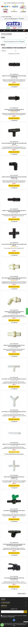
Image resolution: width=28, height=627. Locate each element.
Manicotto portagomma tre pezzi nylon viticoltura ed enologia (14, 346)
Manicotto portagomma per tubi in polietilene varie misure (14, 76)
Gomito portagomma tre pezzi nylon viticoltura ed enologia (14, 312)
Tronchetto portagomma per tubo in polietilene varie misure (14, 110)
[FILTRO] (27, 313)
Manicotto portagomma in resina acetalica (14, 444)
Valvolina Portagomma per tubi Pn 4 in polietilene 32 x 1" (14, 578)
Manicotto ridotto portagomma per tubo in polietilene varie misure (14, 211)
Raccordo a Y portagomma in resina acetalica (14, 411)
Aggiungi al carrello (14, 452)
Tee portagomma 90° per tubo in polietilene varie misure (14, 144)
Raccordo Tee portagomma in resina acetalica (14, 379)
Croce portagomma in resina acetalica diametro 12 (14, 477)
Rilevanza (9, 51)
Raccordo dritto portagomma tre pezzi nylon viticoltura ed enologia (14, 278)
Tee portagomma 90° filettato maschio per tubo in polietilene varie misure (14, 545)
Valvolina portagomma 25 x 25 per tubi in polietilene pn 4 (14, 511)
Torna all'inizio (22, 593)
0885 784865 (8, 16)
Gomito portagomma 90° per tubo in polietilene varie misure (14, 177)
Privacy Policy (11, 616)
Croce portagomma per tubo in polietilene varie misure (14, 245)
